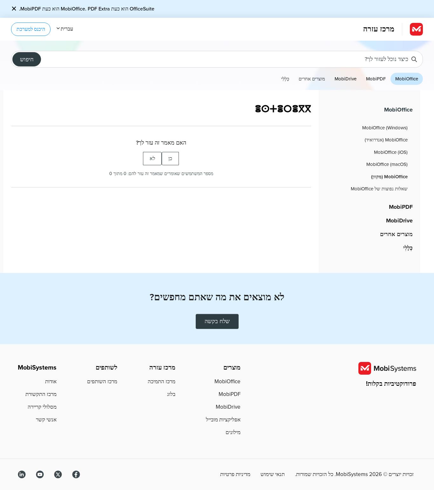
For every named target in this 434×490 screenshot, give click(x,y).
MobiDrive (345, 79)
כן (170, 158)
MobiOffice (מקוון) (389, 177)
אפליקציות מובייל (223, 419)
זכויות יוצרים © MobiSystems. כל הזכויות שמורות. (354, 474)
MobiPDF (376, 79)
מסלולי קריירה (42, 407)
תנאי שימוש (273, 474)
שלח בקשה (217, 321)
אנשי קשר (46, 419)
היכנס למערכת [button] (31, 29)
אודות (51, 381)
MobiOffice (406, 79)
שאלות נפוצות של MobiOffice (379, 189)
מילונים (233, 432)
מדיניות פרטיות (235, 474)
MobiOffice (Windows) (385, 128)
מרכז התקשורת (41, 394)
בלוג (171, 394)
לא (152, 158)
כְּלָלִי (285, 79)
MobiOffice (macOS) (387, 164)
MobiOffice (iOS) (391, 152)
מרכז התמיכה (161, 381)
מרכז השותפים (102, 381)
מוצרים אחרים (312, 79)
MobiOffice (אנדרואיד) (386, 140)
